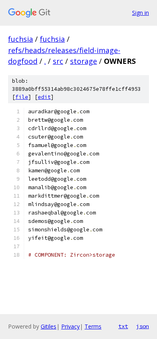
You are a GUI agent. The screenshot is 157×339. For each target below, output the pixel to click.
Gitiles (48, 326)
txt (123, 326)
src (58, 61)
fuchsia (20, 39)
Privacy (70, 326)
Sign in (140, 12)
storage (83, 61)
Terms (93, 326)
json (142, 326)
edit (44, 97)
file (21, 97)
